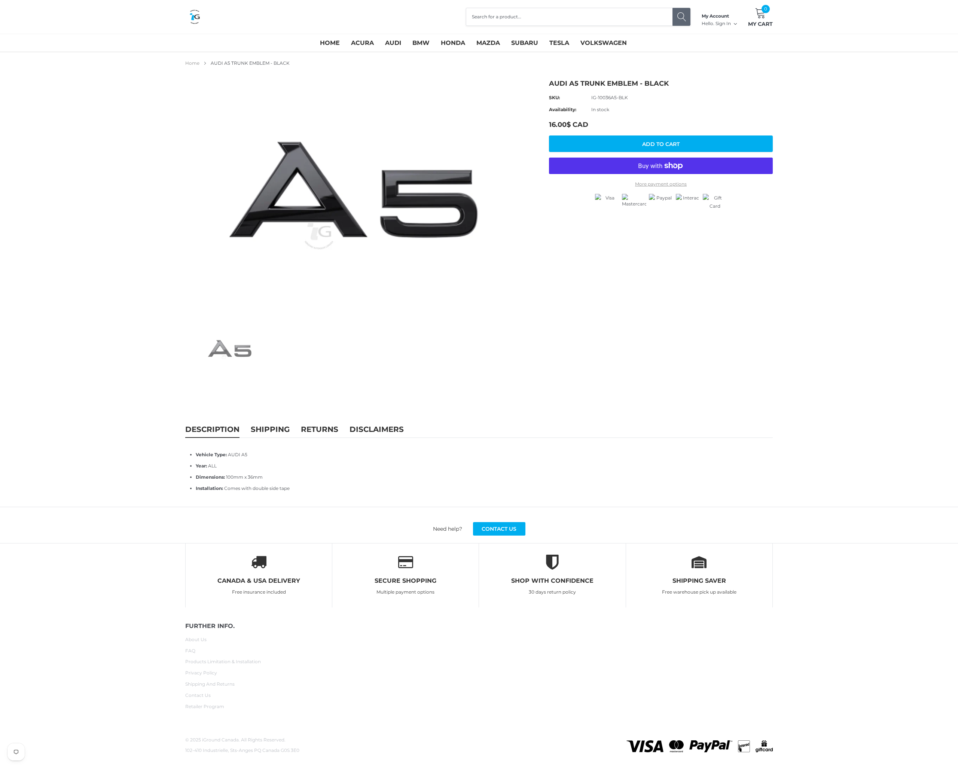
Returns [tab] (319, 429)
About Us (196, 639)
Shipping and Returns (210, 684)
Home (330, 42)
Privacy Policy (201, 673)
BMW (421, 42)
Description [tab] (212, 429)
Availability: (562, 109)
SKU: (554, 97)
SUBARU (524, 42)
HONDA (453, 42)
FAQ (190, 650)
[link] (231, 350)
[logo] (194, 17)
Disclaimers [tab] (377, 429)
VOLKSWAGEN (603, 42)
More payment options (661, 184)
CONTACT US (499, 528)
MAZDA (488, 42)
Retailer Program (204, 706)
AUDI (393, 42)
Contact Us (198, 695)
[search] (681, 17)
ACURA (362, 42)
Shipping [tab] (270, 429)
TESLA (559, 42)
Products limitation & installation (223, 661)
